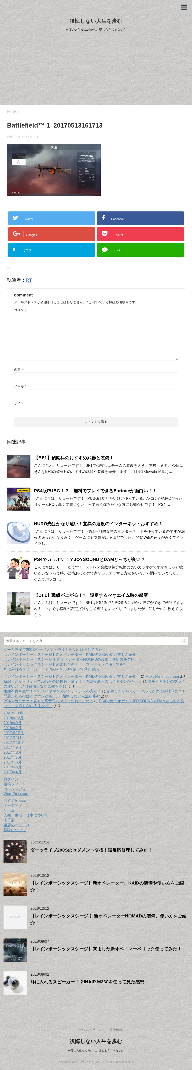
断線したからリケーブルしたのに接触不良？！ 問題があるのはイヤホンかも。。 (73, 681)
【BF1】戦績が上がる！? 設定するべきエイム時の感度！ (93, 595)
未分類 (9, 820)
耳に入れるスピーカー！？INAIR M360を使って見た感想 (51, 669)
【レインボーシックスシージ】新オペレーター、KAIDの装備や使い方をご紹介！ (72, 654)
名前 (18, 369)
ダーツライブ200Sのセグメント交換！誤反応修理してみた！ (55, 650)
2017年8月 (13, 752)
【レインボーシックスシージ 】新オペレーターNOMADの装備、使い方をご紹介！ (73, 659)
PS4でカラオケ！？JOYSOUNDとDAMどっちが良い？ (89, 559)
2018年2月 (13, 728)
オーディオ (13, 805)
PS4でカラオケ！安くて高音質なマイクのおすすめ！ (48, 701)
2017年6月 (13, 762)
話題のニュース (17, 825)
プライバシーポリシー (90, 1029)
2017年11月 (13, 738)
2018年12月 (14, 718)
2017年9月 (13, 747)
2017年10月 (14, 743)
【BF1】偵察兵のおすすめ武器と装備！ (74, 457)
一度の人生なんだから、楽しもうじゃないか (96, 1050)
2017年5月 (13, 767)
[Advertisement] (96, 70)
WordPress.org (16, 794)
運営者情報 (117, 1029)
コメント (20, 310)
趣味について (15, 830)
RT (29, 280)
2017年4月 (13, 772)
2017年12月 (14, 733)
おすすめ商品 (15, 800)
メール (20, 386)
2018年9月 (13, 723)
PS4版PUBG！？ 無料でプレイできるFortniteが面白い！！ (95, 490)
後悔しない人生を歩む (96, 21)
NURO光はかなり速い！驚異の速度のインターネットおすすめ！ (98, 523)
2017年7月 (13, 757)
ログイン (11, 779)
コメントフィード (18, 789)
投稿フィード (15, 784)
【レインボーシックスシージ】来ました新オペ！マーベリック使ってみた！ (67, 664)
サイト (19, 403)
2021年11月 (13, 713)
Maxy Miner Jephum (162, 676)
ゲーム (9, 810)
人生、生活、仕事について (26, 815)
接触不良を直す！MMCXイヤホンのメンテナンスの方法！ (52, 691)
